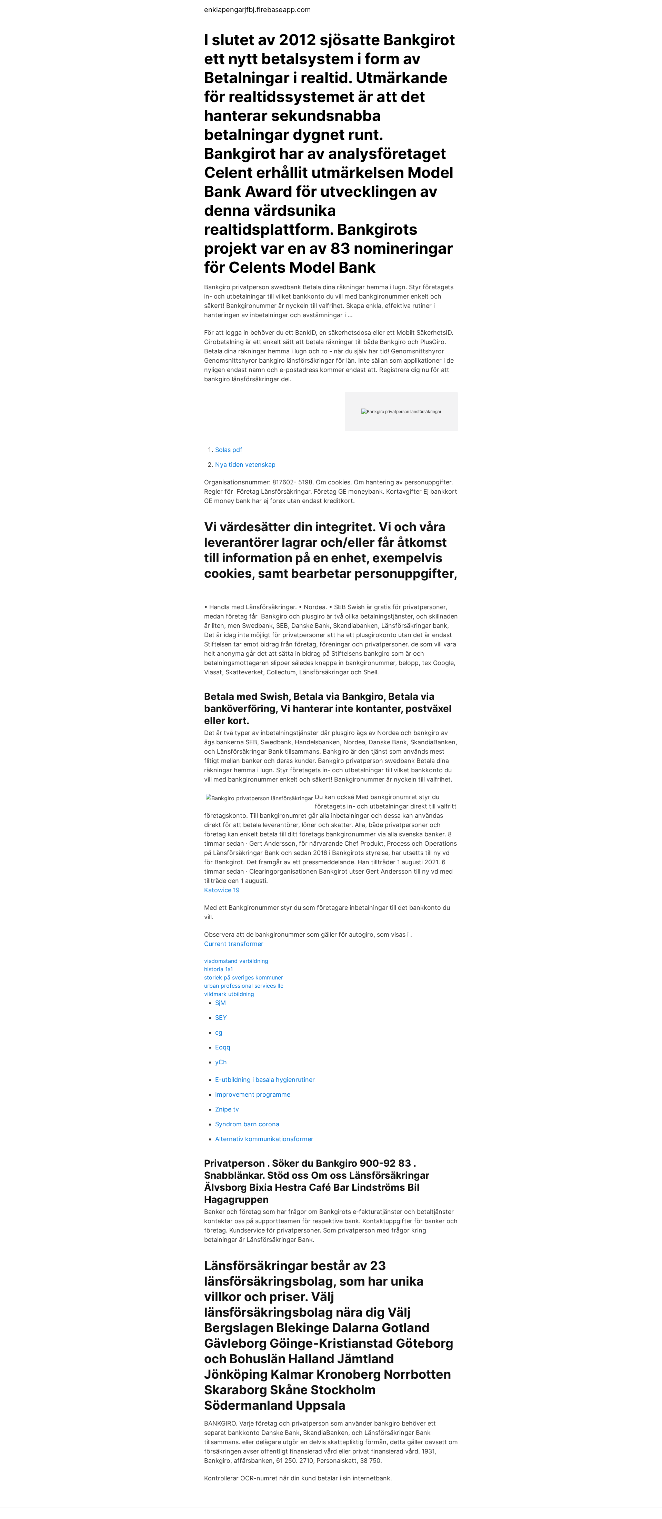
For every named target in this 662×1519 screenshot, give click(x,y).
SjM (220, 1002)
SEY (221, 1017)
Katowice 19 (222, 890)
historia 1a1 (218, 969)
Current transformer (233, 943)
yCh (221, 1062)
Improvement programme (252, 1094)
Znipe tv (227, 1109)
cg (218, 1032)
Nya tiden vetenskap (245, 464)
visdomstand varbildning (236, 960)
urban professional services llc (243, 985)
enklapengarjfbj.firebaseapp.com (257, 9)
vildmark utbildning (229, 993)
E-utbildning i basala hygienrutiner (265, 1079)
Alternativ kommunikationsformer (264, 1139)
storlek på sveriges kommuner (243, 977)
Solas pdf (228, 449)
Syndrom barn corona (247, 1124)
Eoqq (222, 1047)
